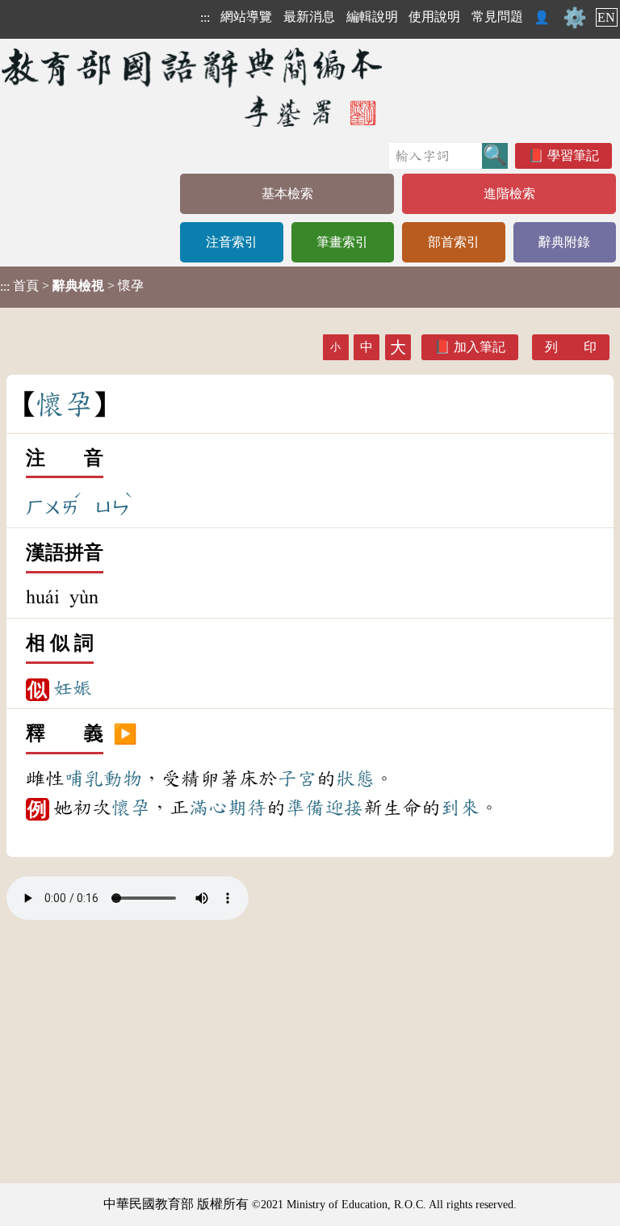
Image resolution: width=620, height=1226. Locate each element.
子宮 (297, 778)
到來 (460, 807)
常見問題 (497, 16)
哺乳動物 (103, 778)
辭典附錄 (564, 242)
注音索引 (232, 242)
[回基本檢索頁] (193, 87)
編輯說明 (372, 16)
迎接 (344, 807)
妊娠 (72, 688)
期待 (247, 807)
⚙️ (575, 17)
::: (205, 17)
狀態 (355, 778)
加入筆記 (479, 347)
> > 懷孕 (72, 286)
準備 (305, 807)
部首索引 (454, 242)
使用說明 (434, 16)
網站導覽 (246, 16)
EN (606, 17)
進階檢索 (509, 193)
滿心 (208, 807)
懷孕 (130, 807)
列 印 (571, 347)
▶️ (125, 734)
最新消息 (309, 16)
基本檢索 (287, 193)
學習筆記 (573, 155)
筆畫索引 (342, 242)
